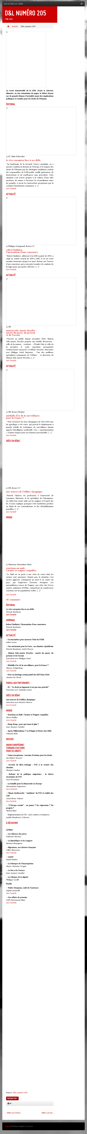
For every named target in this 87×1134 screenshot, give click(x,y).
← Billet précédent (12, 1113)
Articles (15, 26)
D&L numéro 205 (20, 1093)
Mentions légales (18, 1126)
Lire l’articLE (11, 789)
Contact (30, 1126)
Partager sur (12, 1098)
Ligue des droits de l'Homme (13, 4)
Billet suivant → (48, 1113)
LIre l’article (11, 853)
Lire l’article (11, 189)
